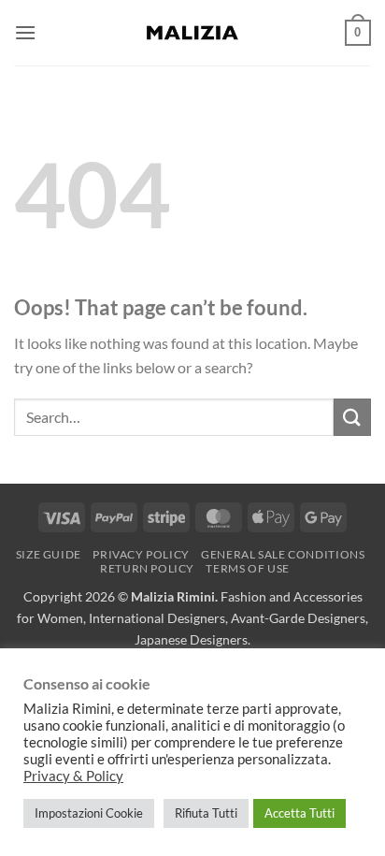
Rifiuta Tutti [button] (206, 812)
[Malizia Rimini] (192, 32)
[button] (25, 32)
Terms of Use (247, 568)
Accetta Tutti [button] (299, 812)
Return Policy (147, 568)
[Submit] (352, 417)
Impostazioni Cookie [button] (89, 812)
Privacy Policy (141, 554)
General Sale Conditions (282, 554)
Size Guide (48, 554)
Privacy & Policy (73, 776)
